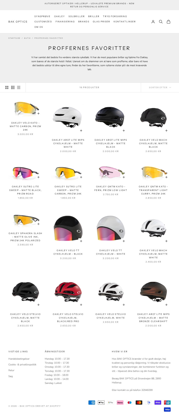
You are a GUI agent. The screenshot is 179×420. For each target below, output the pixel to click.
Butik (27, 38)
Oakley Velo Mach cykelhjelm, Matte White (153, 254)
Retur (11, 370)
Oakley (59, 16)
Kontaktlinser (125, 21)
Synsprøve (42, 16)
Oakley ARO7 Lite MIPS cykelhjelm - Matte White (68, 143)
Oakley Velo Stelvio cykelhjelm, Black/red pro (68, 318)
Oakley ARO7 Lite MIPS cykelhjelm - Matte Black (111, 143)
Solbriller (77, 16)
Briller (93, 16)
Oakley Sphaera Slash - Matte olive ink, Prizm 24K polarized (25, 237)
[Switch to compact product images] (18, 87)
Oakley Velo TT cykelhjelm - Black (68, 252)
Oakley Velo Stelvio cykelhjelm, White (110, 316)
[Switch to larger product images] (6, 87)
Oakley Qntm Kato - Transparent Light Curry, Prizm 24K (153, 190)
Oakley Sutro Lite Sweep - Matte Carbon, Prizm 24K (68, 190)
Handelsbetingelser (19, 358)
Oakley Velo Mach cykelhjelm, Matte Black (153, 143)
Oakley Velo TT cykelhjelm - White (111, 252)
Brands (83, 21)
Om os (38, 27)
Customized (43, 21)
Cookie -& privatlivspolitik (22, 364)
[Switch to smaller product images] (12, 87)
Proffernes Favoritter (48, 38)
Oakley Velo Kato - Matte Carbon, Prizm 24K (25, 126)
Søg (10, 376)
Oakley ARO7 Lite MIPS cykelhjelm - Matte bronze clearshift (153, 318)
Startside (14, 38)
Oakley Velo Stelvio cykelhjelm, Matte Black (25, 318)
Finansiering (65, 21)
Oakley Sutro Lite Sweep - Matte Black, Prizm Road (25, 190)
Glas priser (101, 21)
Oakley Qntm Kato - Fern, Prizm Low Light (110, 188)
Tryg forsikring (115, 16)
